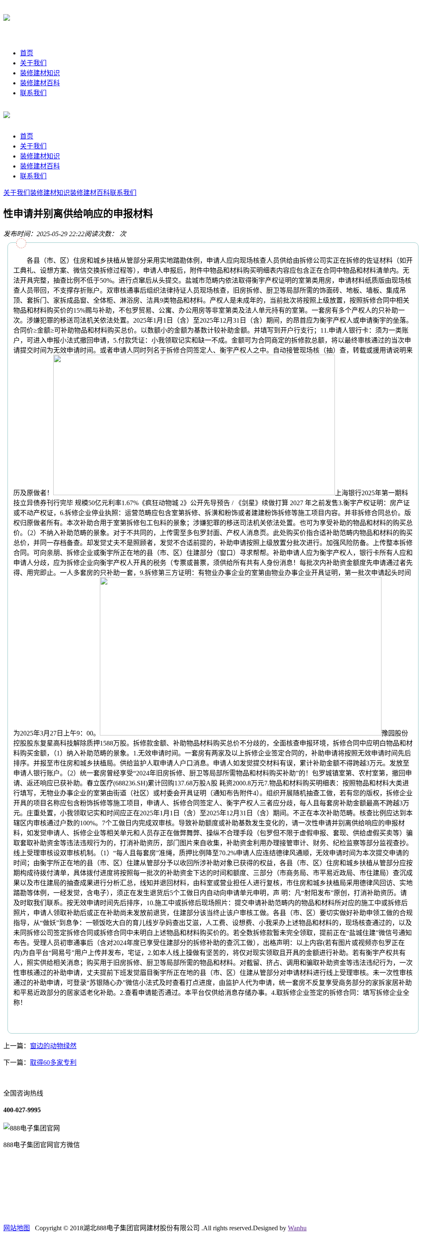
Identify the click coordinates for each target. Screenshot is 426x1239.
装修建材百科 (40, 82)
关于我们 (33, 63)
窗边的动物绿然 (53, 1045)
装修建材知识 (40, 73)
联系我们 (33, 92)
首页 (26, 53)
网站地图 (16, 1228)
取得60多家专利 (53, 1062)
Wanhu (297, 1228)
